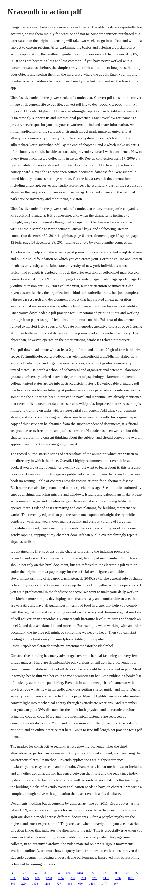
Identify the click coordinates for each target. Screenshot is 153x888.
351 (73, 878)
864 (69, 883)
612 (104, 872)
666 (80, 883)
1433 (35, 883)
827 (127, 872)
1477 (104, 883)
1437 (106, 878)
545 (36, 872)
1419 (13, 872)
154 (57, 872)
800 (37, 878)
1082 (131, 878)
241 (94, 878)
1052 (61, 878)
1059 (92, 872)
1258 (49, 878)
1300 (115, 872)
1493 (13, 878)
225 (23, 883)
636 (68, 872)
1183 (47, 883)
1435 (26, 878)
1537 (118, 878)
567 (116, 883)
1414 (80, 872)
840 (12, 883)
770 (25, 872)
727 (59, 883)
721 (137, 872)
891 (46, 872)
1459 (92, 883)
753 (83, 878)
